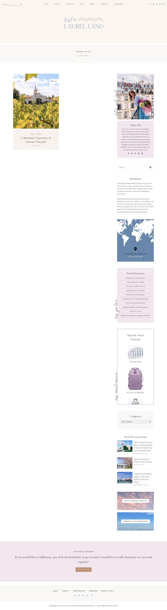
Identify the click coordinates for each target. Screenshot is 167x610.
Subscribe (118, 4)
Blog (46, 4)
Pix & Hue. (114, 606)
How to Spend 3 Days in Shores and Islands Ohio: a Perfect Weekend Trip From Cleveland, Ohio (143, 446)
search (5, 4)
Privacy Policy (107, 591)
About (92, 4)
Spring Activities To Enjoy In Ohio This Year (143, 460)
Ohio (82, 4)
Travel (57, 4)
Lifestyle (70, 4)
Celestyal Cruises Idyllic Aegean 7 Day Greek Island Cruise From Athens (143, 478)
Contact (104, 4)
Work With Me (79, 591)
